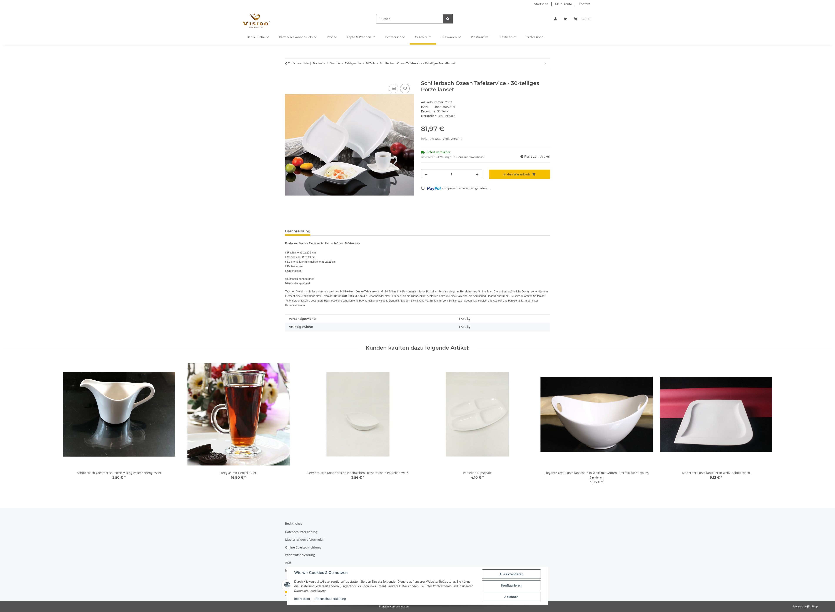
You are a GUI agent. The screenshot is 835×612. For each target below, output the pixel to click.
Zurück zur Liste (298, 63)
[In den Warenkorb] (288, 77)
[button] (555, 18)
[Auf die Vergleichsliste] (393, 88)
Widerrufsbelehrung (300, 555)
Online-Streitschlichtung (303, 547)
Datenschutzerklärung (330, 598)
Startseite (541, 4)
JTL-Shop (812, 606)
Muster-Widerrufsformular (304, 539)
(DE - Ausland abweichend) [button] (468, 157)
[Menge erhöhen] (477, 174)
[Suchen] (448, 18)
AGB (288, 562)
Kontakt (584, 4)
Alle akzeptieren (511, 574)
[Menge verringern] (426, 174)
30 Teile (442, 111)
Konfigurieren (511, 585)
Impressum (302, 598)
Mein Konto (563, 4)
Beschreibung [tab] (297, 231)
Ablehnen (511, 597)
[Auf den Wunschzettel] (405, 88)
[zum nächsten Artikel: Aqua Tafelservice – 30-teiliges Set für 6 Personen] (545, 63)
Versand (457, 139)
